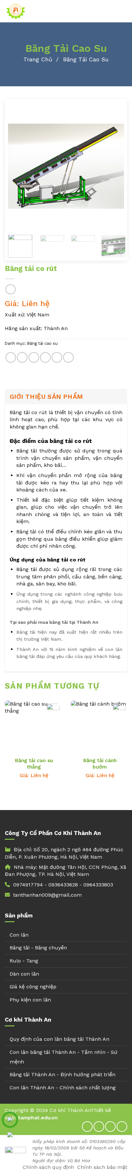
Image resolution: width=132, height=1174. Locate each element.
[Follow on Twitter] (110, 1126)
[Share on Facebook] (22, 357)
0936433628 (63, 885)
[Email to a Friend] (45, 357)
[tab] (66, 396)
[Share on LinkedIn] (68, 357)
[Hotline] (10, 1119)
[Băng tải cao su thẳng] (34, 732)
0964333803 (98, 885)
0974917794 (28, 885)
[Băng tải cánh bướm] (100, 732)
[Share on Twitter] (34, 357)
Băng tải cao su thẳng (34, 763)
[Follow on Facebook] (87, 1126)
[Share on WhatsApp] (10, 357)
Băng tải (26, 451)
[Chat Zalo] (10, 1134)
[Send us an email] (122, 1126)
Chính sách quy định (48, 1167)
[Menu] (114, 11)
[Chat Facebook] (10, 1149)
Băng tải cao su (86, 59)
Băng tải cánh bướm (100, 763)
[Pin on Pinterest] (57, 357)
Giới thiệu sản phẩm (46, 396)
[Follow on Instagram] (99, 1126)
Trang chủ (37, 59)
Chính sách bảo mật (102, 1167)
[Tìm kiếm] (124, 11)
